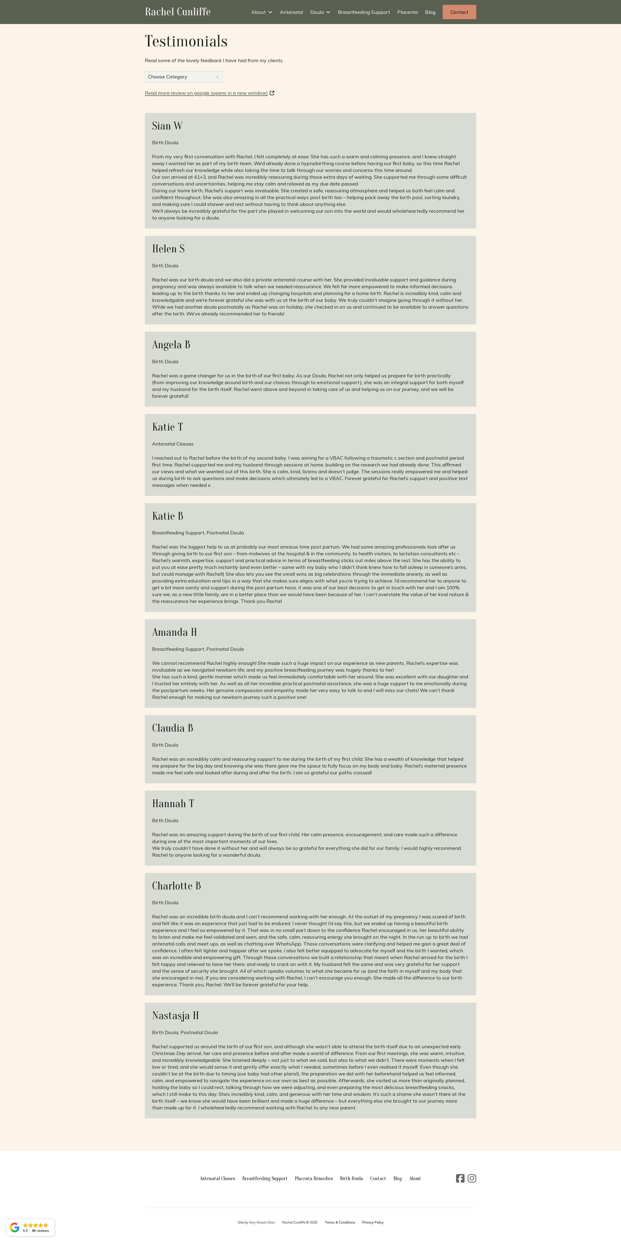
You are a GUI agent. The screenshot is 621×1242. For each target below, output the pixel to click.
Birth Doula (351, 1178)
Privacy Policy (373, 1222)
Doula (317, 12)
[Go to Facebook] (460, 1179)
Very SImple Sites (262, 1222)
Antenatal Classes (217, 1178)
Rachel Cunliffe (178, 12)
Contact (459, 12)
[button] (30, 1227)
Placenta (407, 12)
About (258, 12)
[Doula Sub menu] (328, 12)
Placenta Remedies (314, 1178)
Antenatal (291, 12)
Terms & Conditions (340, 1222)
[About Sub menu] (270, 12)
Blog (430, 12)
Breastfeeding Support (364, 12)
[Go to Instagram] (472, 1179)
